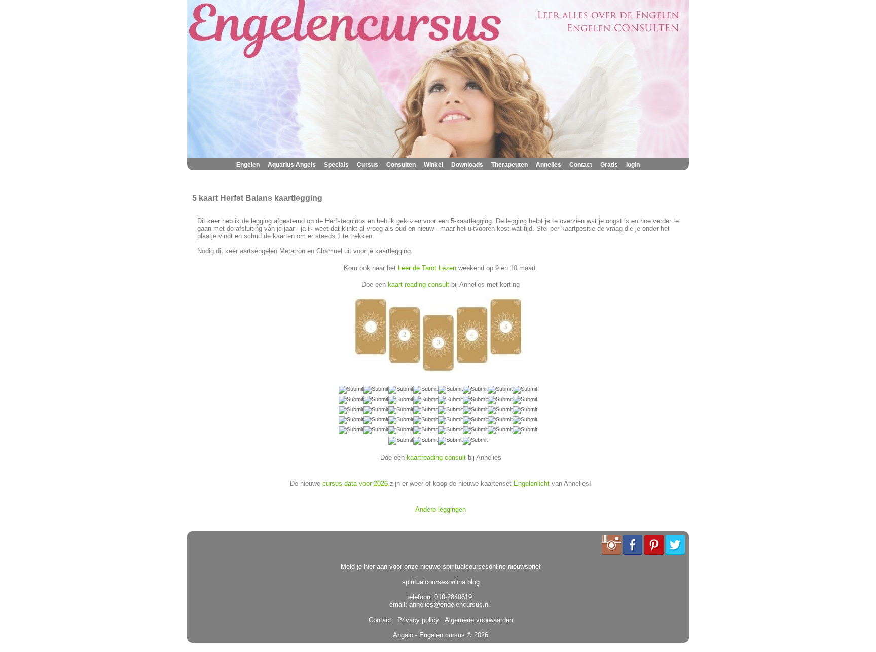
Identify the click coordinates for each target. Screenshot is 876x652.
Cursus (367, 164)
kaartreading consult (436, 457)
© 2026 (476, 635)
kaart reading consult (418, 284)
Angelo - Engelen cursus (429, 635)
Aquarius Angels (292, 164)
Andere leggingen (440, 509)
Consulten (401, 164)
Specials (336, 164)
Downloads (467, 164)
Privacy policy (416, 620)
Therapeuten (509, 164)
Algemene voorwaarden (477, 620)
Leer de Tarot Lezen (427, 268)
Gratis (609, 164)
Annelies (548, 164)
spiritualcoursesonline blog (441, 582)
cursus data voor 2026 (355, 483)
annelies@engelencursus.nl (449, 604)
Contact (580, 164)
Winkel (433, 164)
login (633, 164)
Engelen (248, 164)
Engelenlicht (532, 483)
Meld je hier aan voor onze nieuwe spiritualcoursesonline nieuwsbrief (441, 566)
